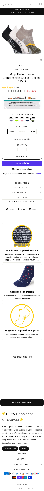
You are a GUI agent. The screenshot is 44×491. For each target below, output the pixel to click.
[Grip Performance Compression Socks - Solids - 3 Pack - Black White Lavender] (6, 389)
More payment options (22, 169)
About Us (21, 459)
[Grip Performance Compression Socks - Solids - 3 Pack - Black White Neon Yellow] (9, 389)
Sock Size (22, 127)
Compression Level (22, 192)
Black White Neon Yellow (16, 119)
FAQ (24, 448)
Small (11, 131)
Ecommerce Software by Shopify (21, 489)
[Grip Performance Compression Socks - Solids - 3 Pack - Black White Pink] (11, 389)
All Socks (24, 70)
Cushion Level (22, 188)
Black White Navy (27, 119)
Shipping (22, 197)
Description (22, 183)
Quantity (22, 145)
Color (22, 114)
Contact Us (10, 448)
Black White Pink (22, 119)
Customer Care (21, 464)
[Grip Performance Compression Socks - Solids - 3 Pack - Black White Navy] (14, 389)
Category (21, 454)
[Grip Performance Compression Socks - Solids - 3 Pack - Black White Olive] (16, 389)
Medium (22, 131)
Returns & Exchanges (22, 202)
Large (32, 131)
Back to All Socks (23, 402)
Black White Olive (33, 119)
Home (17, 70)
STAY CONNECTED (21, 470)
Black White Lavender (11, 119)
